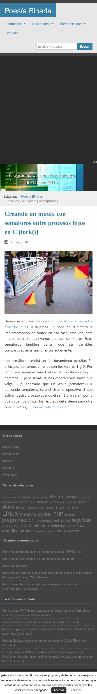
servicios (7, 526)
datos (8, 506)
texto (6, 530)
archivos (24, 497)
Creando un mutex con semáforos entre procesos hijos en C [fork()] (45, 222)
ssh (69, 526)
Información (14, 23)
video (51, 531)
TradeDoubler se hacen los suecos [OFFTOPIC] (50, 551)
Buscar (85, 46)
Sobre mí (8, 460)
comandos (85, 497)
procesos (70, 515)
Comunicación (10, 502)
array (35, 497)
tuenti (30, 531)
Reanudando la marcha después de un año (46, 558)
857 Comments (40, 615)
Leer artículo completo (49, 407)
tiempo (18, 530)
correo (81, 502)
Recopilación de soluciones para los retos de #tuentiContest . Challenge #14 (39, 586)
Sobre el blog (10, 446)
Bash (55, 496)
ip (68, 507)
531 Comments (13, 661)
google (50, 507)
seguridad (82, 520)
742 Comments (70, 622)
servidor (23, 525)
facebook (32, 507)
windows (73, 531)
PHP (58, 513)
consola (71, 502)
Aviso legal (9, 474)
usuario (41, 531)
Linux (10, 513)
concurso (27, 501)
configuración (57, 502)
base (44, 497)
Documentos (41, 23)
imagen (60, 507)
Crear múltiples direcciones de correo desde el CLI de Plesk (41, 640)
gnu (41, 507)
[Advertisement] (48, 111)
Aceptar (58, 690)
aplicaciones (9, 497)
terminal (78, 525)
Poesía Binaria (28, 10)
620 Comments (21, 633)
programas (44, 520)
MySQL (44, 514)
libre (75, 507)
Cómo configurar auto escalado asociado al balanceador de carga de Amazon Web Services (47, 574)
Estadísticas (10, 453)
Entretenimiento (71, 23)
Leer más (75, 690)
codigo (71, 497)
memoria (28, 514)
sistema (41, 525)
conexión (42, 501)
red (56, 520)
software (58, 526)
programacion (18, 519)
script (65, 520)
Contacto (12, 32)
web (61, 530)
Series (23, 565)
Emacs (20, 507)
